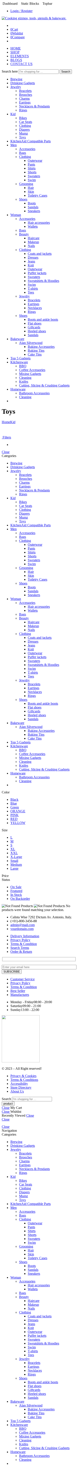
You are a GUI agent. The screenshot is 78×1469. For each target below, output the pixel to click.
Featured (16, 891)
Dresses (33, 257)
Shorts (32, 172)
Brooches (25, 94)
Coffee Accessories (32, 370)
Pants (31, 164)
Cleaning (25, 377)
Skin (31, 191)
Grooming (26, 184)
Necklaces (35, 308)
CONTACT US (21, 64)
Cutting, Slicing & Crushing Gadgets (44, 385)
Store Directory (20, 1087)
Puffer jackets (37, 273)
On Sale (15, 887)
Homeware (18, 389)
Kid (13, 114)
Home (6, 422)
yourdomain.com (22, 929)
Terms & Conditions (24, 1080)
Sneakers (34, 211)
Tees (31, 292)
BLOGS (16, 60)
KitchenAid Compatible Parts (30, 141)
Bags (22, 153)
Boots (32, 203)
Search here (10, 71)
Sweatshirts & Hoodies (43, 281)
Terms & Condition (23, 944)
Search (65, 71)
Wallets (33, 226)
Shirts (32, 168)
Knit (31, 265)
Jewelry (15, 87)
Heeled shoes (37, 331)
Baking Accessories (41, 346)
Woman (15, 215)
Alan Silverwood (30, 343)
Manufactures (19, 994)
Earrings (25, 102)
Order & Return (21, 951)
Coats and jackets (40, 253)
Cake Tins (35, 354)
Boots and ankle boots (43, 319)
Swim (32, 180)
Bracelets (25, 91)
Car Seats (25, 122)
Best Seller (17, 991)
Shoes (23, 199)
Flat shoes (34, 323)
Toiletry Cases (37, 195)
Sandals (33, 207)
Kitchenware (19, 362)
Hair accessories (39, 222)
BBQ (22, 366)
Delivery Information (24, 936)
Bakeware (17, 339)
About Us (17, 1091)
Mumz (23, 133)
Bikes (23, 118)
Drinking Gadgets (22, 83)
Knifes (23, 381)
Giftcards (34, 327)
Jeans (31, 261)
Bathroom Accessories (34, 393)
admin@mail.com (22, 925)
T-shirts (33, 288)
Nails (31, 246)
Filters (6, 437)
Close (6, 452)
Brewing (16, 79)
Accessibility (19, 1083)
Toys (22, 137)
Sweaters (34, 176)
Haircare (33, 238)
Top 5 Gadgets (20, 358)
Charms (24, 98)
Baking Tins (36, 350)
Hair (31, 188)
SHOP (15, 52)
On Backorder (20, 898)
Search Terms (19, 948)
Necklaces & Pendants (34, 106)
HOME (15, 48)
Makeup (33, 242)
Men (13, 145)
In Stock (16, 895)
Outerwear (35, 160)
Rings (23, 110)
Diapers (24, 129)
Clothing (25, 125)
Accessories (27, 149)
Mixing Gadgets (30, 374)
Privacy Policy (20, 940)
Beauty (24, 234)
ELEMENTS (19, 56)
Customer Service (22, 979)
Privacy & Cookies (23, 1076)
